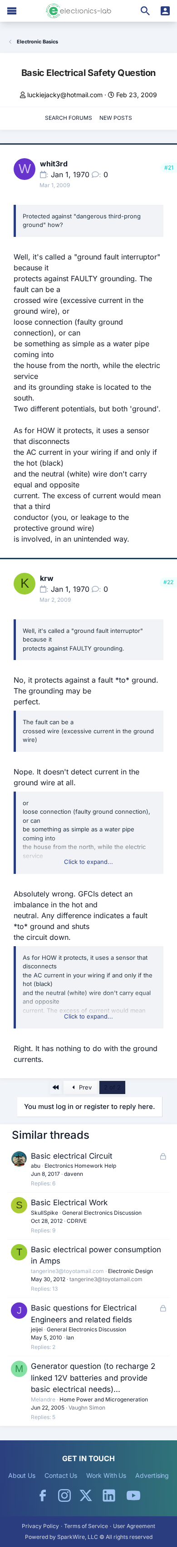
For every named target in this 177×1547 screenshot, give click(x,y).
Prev (84, 1087)
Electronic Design (130, 1271)
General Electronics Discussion (102, 1212)
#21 (168, 167)
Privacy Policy (40, 1526)
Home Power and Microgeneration (103, 1399)
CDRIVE (77, 1220)
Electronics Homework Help (80, 1165)
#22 (168, 582)
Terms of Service (86, 1526)
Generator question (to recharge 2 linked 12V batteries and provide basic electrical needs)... (93, 1378)
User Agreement (134, 1526)
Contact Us (60, 1475)
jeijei (37, 1329)
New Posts (115, 117)
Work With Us (106, 1475)
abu (35, 1165)
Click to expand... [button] (88, 861)
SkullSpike (44, 1212)
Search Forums (68, 117)
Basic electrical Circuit (72, 1155)
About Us (21, 1475)
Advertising (152, 1475)
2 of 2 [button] (112, 1087)
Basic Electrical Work (69, 1202)
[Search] (145, 11)
